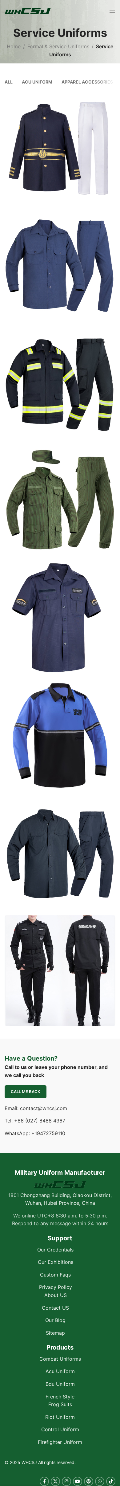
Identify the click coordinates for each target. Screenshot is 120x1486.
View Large (110, 97)
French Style (60, 1396)
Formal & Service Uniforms (58, 46)
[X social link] (55, 1481)
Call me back (25, 1091)
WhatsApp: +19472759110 (35, 1133)
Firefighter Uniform (60, 1442)
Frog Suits (60, 1404)
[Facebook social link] (44, 1481)
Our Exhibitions (55, 1262)
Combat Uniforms (60, 1358)
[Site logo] (28, 10)
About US (55, 1295)
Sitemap (55, 1332)
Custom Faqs (55, 1274)
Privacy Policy (55, 1287)
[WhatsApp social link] (99, 1481)
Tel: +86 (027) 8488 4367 (35, 1121)
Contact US (55, 1307)
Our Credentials (55, 1249)
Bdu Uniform (60, 1384)
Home (14, 46)
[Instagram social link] (66, 1481)
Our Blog (55, 1320)
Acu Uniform (60, 1371)
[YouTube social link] (77, 1481)
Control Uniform (60, 1429)
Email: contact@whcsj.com (36, 1108)
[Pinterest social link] (88, 1481)
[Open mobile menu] (112, 11)
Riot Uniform (60, 1417)
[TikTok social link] (110, 1481)
